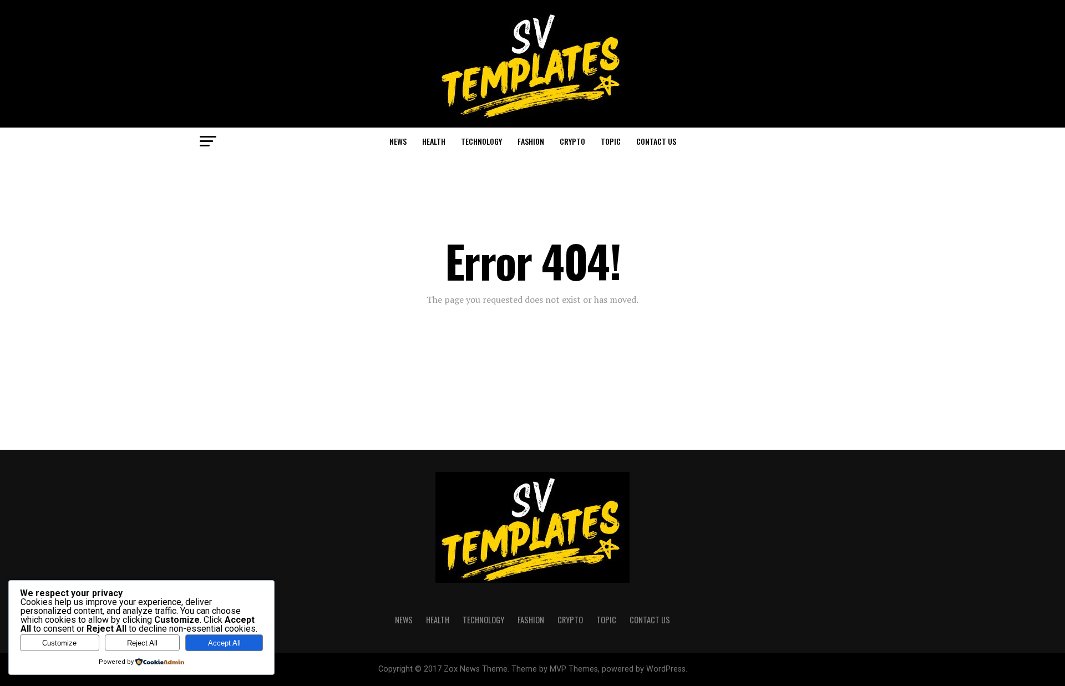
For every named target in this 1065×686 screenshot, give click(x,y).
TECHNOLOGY (481, 141)
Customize (59, 643)
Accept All (224, 643)
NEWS (398, 141)
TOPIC (611, 141)
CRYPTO (572, 141)
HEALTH (433, 141)
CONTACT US (656, 141)
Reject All (142, 643)
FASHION (531, 141)
